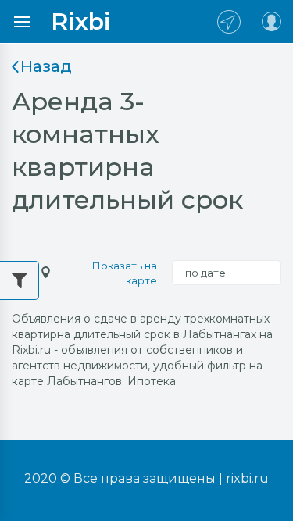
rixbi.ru (247, 478)
